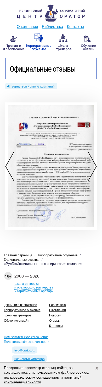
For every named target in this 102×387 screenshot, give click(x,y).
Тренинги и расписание (20, 304)
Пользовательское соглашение (26, 336)
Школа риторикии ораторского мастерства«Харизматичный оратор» (34, 287)
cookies (82, 372)
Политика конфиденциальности (26, 341)
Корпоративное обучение (22, 310)
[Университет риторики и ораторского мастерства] (51, 13)
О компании (27, 26)
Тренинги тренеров (17, 315)
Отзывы (54, 320)
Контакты (75, 26)
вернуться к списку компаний (33, 86)
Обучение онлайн (16, 320)
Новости (55, 315)
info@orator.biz (24, 350)
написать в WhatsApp (29, 358)
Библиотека (52, 26)
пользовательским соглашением (32, 377)
